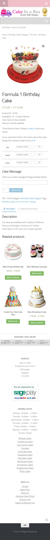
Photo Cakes (25, 471)
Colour (7, 163)
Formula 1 (24, 201)
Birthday (5, 201)
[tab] (9, 210)
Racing (33, 201)
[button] (43, 46)
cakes (12, 201)
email (33, 140)
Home (4, 35)
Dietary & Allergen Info (25, 503)
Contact (25, 486)
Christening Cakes (25, 441)
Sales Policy (25, 489)
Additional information (29, 209)
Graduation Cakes (25, 455)
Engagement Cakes (25, 468)
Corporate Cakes (25, 451)
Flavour (7, 155)
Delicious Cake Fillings (25, 496)
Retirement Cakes (25, 461)
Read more (37, 273)
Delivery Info (25, 499)
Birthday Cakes (25, 438)
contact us (31, 128)
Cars (18, 201)
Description (10, 209)
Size (7, 147)
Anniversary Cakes (25, 465)
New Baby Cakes (25, 458)
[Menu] (46, 3)
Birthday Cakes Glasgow (14, 27)
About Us (25, 493)
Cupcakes (25, 448)
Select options (13, 277)
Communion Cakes (25, 445)
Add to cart (16, 190)
